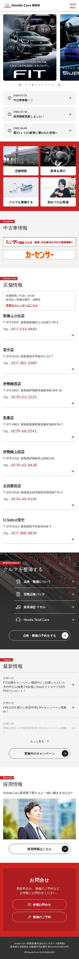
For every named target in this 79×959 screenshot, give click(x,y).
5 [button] (39, 84)
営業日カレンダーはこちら (22, 305)
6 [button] (42, 84)
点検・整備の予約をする (39, 635)
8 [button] (49, 84)
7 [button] (46, 84)
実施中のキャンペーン (39, 753)
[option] (29, 47)
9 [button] (52, 84)
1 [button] (26, 84)
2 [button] (29, 84)
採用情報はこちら (39, 849)
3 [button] (32, 84)
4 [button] (36, 84)
